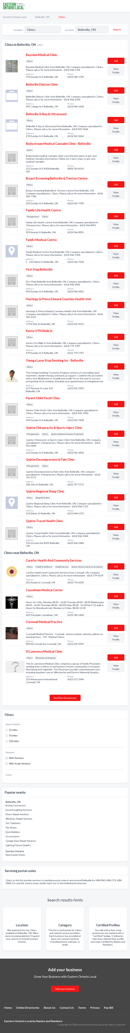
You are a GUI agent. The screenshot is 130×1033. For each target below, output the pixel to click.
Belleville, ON (42, 16)
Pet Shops (11, 827)
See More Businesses (65, 697)
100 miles (14, 741)
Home (8, 1007)
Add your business (65, 988)
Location (69, 29)
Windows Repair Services (19, 818)
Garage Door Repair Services (21, 840)
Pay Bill (108, 1007)
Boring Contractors (16, 805)
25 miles (13, 729)
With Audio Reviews (19, 763)
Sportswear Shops (15, 854)
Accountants (12, 836)
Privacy (95, 1007)
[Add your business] (65, 984)
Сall (116, 60)
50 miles (13, 735)
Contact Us (67, 1007)
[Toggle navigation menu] (125, 6)
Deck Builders (13, 831)
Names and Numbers (49, 1021)
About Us (49, 1007)
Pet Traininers (13, 823)
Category (18, 29)
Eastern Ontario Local (14, 16)
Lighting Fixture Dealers (18, 845)
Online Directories (27, 1007)
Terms (82, 1007)
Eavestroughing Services (19, 809)
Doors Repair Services (17, 814)
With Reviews (16, 757)
